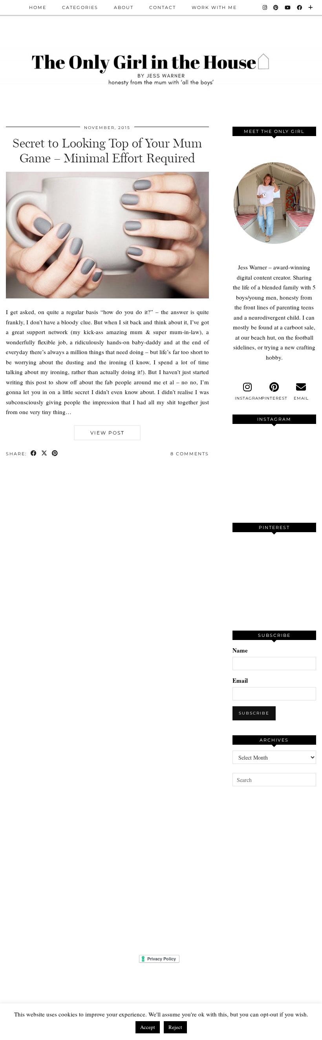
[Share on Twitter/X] (44, 454)
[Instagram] (265, 7)
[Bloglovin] (310, 7)
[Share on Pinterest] (55, 454)
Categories (80, 7)
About (124, 7)
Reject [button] (175, 1027)
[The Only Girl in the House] (161, 68)
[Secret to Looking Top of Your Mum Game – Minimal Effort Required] (107, 296)
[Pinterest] (276, 7)
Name (240, 650)
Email (240, 680)
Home (37, 7)
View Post (107, 433)
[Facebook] (300, 7)
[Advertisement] (277, 860)
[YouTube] (288, 7)
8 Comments (189, 453)
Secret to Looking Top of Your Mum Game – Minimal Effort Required (107, 150)
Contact (162, 7)
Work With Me (214, 7)
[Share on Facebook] (34, 454)
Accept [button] (147, 1027)
